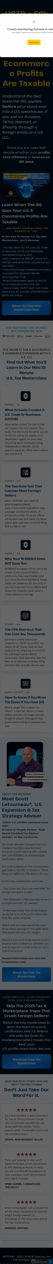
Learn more (34, 42)
